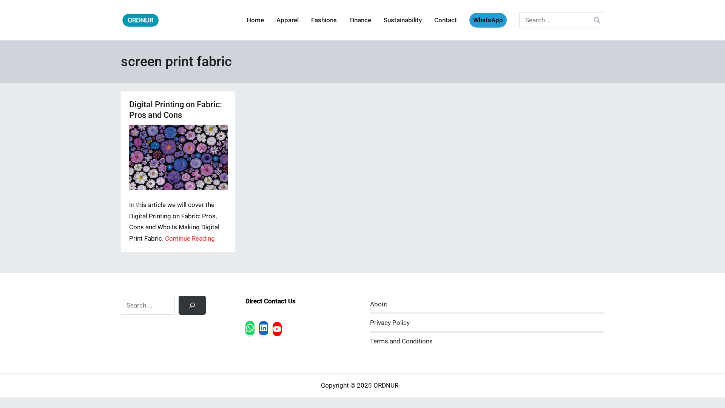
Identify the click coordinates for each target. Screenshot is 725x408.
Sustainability (403, 20)
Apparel (287, 20)
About (378, 304)
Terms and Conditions (401, 341)
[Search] (192, 305)
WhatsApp (488, 20)
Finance (360, 20)
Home (255, 20)
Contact (445, 20)
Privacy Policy (390, 322)
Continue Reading (190, 238)
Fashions (324, 20)
